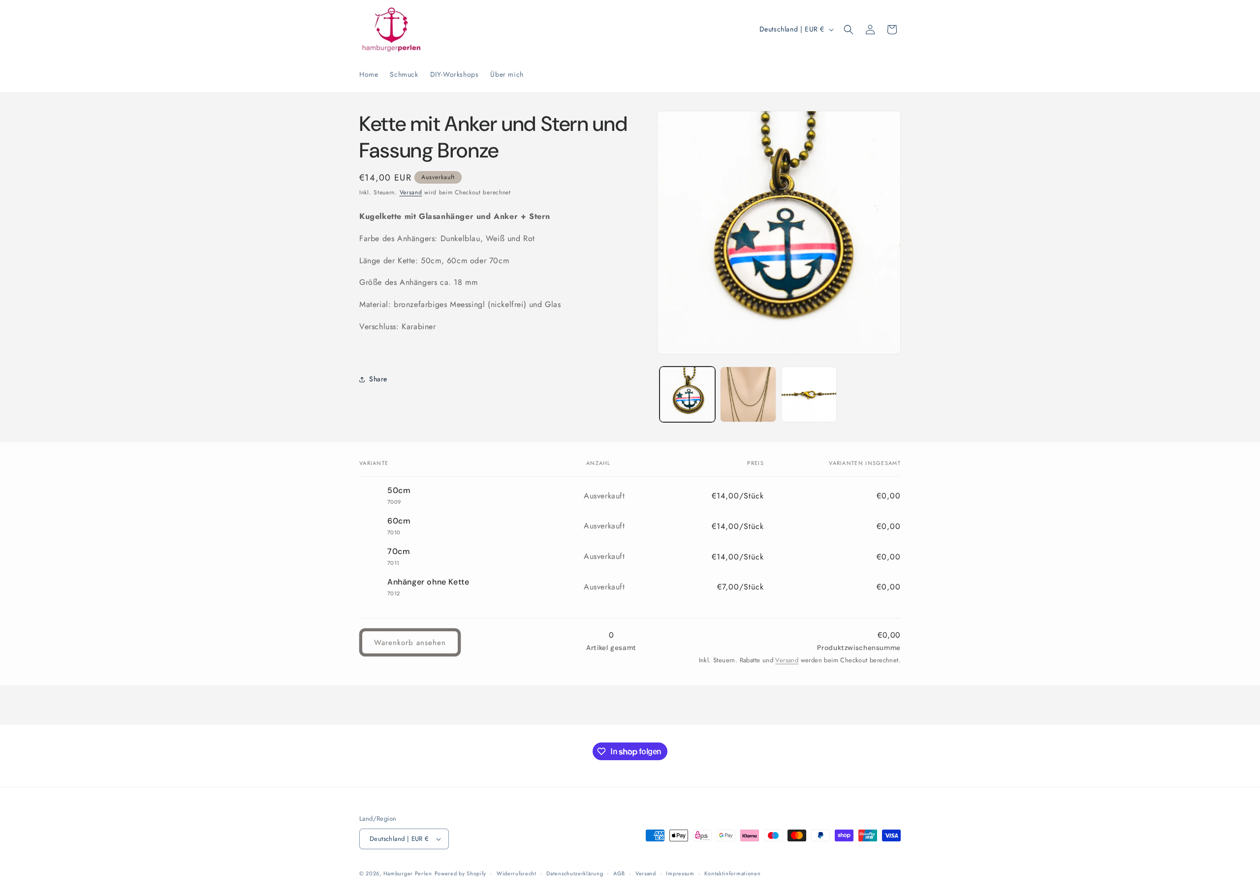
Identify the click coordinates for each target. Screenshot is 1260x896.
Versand (411, 192)
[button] (848, 29)
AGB (619, 873)
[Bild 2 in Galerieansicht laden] (748, 394)
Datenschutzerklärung (574, 873)
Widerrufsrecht (516, 873)
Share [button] (378, 379)
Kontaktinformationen (732, 873)
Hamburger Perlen (407, 873)
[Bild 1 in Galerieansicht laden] (687, 394)
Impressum (680, 873)
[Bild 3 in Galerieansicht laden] (809, 394)
